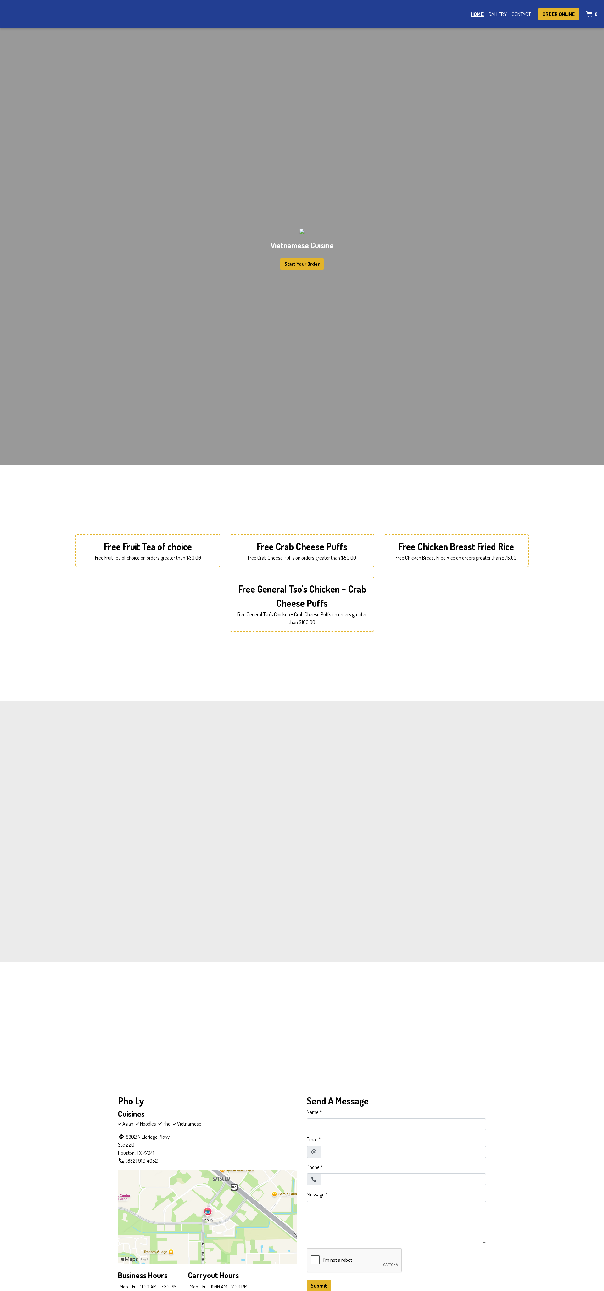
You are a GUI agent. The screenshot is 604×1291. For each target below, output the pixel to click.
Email (312, 1139)
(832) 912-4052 (142, 1160)
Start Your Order (302, 264)
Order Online (558, 14)
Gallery (498, 14)
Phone (313, 1167)
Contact (521, 14)
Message (316, 1194)
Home (477, 14)
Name (313, 1112)
